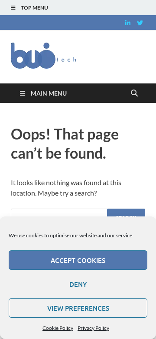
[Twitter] (140, 22)
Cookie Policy (57, 328)
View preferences (78, 308)
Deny (78, 284)
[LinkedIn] (128, 22)
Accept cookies (78, 260)
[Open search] (134, 93)
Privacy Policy (93, 328)
